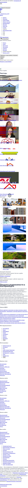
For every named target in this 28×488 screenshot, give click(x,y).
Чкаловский (2, 386)
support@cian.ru (3, 480)
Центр (1, 392)
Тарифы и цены (6, 454)
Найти (9, 61)
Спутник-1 (5, 347)
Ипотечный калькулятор (8, 460)
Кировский (2, 389)
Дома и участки (6, 22)
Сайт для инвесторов (8, 464)
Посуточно (5, 45)
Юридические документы (9, 447)
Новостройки (6, 20)
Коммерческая (6, 23)
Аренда (4, 17)
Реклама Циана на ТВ (8, 451)
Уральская (2, 375)
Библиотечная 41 (7, 345)
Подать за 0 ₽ (6, 53)
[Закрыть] (1, 3)
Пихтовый (5, 338)
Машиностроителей (4, 372)
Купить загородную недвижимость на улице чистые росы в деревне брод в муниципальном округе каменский (14, 315)
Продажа (5, 19)
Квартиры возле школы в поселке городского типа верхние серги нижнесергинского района (14, 317)
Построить (5, 47)
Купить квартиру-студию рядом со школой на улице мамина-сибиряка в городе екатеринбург (12, 320)
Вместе (4, 335)
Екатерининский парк (8, 351)
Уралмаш (2, 368)
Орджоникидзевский (5, 385)
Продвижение (6, 457)
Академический (3, 381)
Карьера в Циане (7, 463)
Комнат (2, 57)
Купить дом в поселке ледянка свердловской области (12, 323)
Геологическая (3, 371)
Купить (4, 43)
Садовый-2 (5, 334)
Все (4, 340)
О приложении (3, 485)
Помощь (5, 459)
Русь (4, 348)
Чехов (4, 330)
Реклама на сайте (7, 456)
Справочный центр (7, 446)
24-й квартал (6, 328)
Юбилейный (6, 331)
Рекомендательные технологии (14, 481)
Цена (2, 58)
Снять (4, 44)
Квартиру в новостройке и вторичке (9, 55)
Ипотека (5, 24)
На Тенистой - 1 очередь (8, 353)
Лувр (4, 354)
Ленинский (2, 383)
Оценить (5, 48)
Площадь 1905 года (4, 366)
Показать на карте (4, 61)
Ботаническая (3, 364)
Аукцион (5, 450)
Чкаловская (2, 369)
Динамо (2, 365)
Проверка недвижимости (9, 461)
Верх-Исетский (3, 388)
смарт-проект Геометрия (8, 350)
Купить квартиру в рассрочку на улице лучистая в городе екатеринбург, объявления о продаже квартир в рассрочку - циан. (14, 311)
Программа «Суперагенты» (9, 453)
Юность (5, 337)
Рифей (4, 332)
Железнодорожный (4, 382)
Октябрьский (3, 391)
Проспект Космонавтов (5, 374)
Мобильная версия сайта (6, 484)
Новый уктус (6, 355)
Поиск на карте (6, 449)
